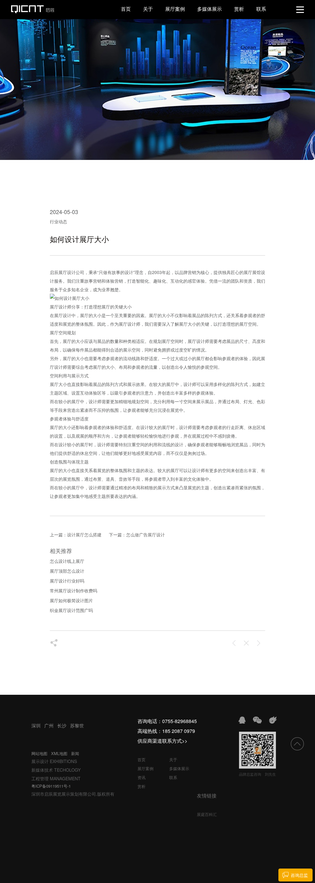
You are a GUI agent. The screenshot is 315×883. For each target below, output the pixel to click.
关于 (148, 8)
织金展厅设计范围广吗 (71, 610)
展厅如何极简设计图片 (71, 600)
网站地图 (39, 753)
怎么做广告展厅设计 (145, 534)
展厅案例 (175, 8)
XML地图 (59, 753)
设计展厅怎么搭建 (84, 534)
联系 (261, 8)
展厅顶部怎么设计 (67, 571)
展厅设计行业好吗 (67, 581)
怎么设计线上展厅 (67, 561)
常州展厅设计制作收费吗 (73, 590)
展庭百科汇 (207, 814)
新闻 (75, 753)
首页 (126, 8)
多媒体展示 (209, 8)
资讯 (142, 777)
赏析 (239, 8)
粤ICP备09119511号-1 (51, 786)
